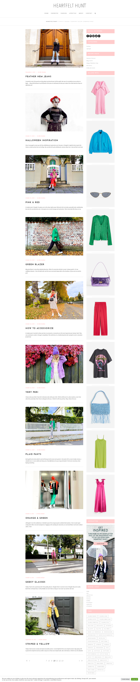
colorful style (105, 622)
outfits (89, 657)
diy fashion (108, 625)
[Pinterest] (93, 37)
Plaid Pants (33, 454)
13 (62, 661)
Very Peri (32, 392)
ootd (107, 647)
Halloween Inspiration (42, 140)
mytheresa (89, 604)
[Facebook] (87, 37)
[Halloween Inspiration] (54, 112)
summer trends (100, 666)
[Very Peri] (54, 364)
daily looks (90, 625)
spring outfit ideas (92, 660)
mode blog (90, 647)
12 (60, 661)
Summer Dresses (91, 58)
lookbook (98, 644)
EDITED (88, 597)
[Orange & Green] (54, 490)
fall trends (107, 628)
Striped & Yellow (38, 644)
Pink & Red (33, 202)
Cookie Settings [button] (125, 679)
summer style (91, 666)
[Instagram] (90, 37)
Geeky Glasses (35, 582)
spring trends (100, 663)
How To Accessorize (40, 328)
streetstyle (109, 663)
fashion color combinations (105, 635)
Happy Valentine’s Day (92, 63)
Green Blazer (35, 265)
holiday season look (93, 641)
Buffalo (88, 600)
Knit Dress (89, 65)
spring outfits (103, 660)
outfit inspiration (92, 654)
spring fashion (98, 657)
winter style (100, 669)
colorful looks (103, 616)
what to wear (91, 669)
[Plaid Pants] (54, 426)
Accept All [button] (134, 679)
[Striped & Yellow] (54, 616)
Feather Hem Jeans (38, 77)
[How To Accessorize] (54, 300)
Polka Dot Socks (90, 68)
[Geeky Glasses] (54, 554)
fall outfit (90, 628)
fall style (98, 628)
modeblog (106, 644)
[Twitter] (96, 37)
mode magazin (99, 647)
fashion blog (98, 632)
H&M (87, 591)
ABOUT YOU (89, 595)
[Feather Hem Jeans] (54, 48)
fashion (89, 632)
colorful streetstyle (93, 622)
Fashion (44, 72)
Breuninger (89, 602)
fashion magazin (92, 638)
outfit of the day (104, 654)
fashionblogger (92, 635)
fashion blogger (108, 632)
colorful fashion (92, 616)
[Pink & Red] (54, 174)
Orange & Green (37, 518)
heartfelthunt (51, 21)
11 (57, 661)
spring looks (108, 657)
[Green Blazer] (54, 236)
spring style (91, 663)
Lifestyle (88, 48)
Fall (40, 72)
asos (87, 593)
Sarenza (88, 598)
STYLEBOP (89, 606)
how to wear (104, 641)
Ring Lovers (89, 60)
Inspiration (90, 644)
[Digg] (99, 37)
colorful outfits (92, 619)
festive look (102, 638)
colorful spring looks (105, 619)
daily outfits (99, 625)
